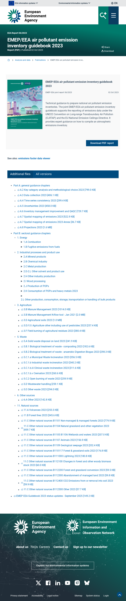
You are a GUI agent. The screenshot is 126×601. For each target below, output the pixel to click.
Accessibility (37, 595)
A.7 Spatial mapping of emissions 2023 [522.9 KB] (47, 216)
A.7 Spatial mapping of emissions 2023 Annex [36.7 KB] (50, 222)
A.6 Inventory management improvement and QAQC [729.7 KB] (54, 211)
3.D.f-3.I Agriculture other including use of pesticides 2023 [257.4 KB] (61, 325)
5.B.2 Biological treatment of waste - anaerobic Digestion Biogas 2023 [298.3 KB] (67, 351)
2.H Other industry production (39, 276)
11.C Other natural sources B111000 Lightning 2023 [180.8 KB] (58, 456)
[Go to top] (119, 594)
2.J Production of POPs (36, 286)
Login (106, 595)
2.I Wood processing (34, 281)
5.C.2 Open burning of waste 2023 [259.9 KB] (48, 378)
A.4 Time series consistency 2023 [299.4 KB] (44, 200)
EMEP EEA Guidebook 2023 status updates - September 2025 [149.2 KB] (55, 495)
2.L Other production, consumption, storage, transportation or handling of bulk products (68, 299)
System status (93, 595)
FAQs (34, 547)
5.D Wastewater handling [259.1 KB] (43, 384)
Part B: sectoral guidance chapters (32, 233)
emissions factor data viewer (34, 158)
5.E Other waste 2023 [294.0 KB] (41, 389)
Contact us (60, 547)
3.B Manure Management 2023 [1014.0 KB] (47, 309)
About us (22, 547)
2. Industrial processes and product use (38, 252)
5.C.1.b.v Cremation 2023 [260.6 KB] (43, 373)
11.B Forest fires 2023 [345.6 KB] (41, 415)
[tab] (20, 174)
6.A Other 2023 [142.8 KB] (37, 399)
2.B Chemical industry (35, 261)
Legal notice (52, 595)
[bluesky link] (87, 583)
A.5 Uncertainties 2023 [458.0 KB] (38, 205)
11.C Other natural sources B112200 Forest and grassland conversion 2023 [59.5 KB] (69, 470)
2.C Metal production (35, 266)
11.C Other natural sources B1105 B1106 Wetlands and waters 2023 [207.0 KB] (66, 434)
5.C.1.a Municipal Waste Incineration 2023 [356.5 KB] (52, 357)
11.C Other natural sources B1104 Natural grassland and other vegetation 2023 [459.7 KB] (66, 428)
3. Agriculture (24, 305)
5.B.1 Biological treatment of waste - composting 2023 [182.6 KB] (59, 346)
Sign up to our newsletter (90, 547)
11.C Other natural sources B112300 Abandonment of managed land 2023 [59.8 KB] (69, 475)
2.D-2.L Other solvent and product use (44, 271)
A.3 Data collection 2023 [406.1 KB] (39, 195)
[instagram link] (77, 583)
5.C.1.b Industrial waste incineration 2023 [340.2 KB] (52, 362)
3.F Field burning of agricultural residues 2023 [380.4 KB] (54, 330)
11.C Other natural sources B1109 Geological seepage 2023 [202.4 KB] (62, 445)
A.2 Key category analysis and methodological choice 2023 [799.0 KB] (58, 189)
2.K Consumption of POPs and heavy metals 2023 (51, 291)
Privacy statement (19, 595)
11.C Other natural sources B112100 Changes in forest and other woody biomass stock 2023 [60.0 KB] (67, 463)
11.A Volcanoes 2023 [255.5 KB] (41, 409)
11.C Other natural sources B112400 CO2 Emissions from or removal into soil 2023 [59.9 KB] (68, 482)
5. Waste (22, 336)
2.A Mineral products (35, 256)
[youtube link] (68, 583)
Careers (44, 547)
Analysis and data (22, 60)
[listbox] (23, 3)
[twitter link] (39, 583)
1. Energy (22, 237)
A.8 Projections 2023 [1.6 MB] (36, 227)
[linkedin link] (58, 583)
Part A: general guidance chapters (32, 185)
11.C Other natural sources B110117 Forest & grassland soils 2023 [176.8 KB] (65, 450)
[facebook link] (48, 583)
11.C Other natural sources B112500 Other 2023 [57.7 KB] (55, 489)
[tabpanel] (63, 341)
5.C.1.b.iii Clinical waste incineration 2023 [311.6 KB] (52, 367)
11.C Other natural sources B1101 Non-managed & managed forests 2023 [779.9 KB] (69, 420)
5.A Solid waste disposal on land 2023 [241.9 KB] (50, 341)
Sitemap (78, 595)
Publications (40, 60)
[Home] (8, 60)
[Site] (43, 16)
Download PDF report (102, 143)
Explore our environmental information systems (62, 565)
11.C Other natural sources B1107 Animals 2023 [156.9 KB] (55, 440)
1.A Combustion (32, 241)
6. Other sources (26, 395)
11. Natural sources (27, 405)
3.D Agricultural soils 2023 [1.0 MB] (43, 320)
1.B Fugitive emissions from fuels (42, 246)
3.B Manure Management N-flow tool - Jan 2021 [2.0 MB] (54, 314)
